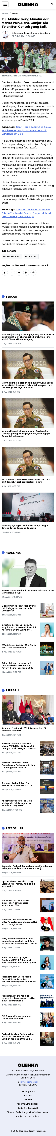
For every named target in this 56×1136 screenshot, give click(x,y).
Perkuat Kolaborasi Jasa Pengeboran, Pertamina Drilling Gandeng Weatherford (18, 765)
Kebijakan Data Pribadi (28, 1116)
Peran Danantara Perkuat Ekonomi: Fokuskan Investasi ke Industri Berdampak (18, 998)
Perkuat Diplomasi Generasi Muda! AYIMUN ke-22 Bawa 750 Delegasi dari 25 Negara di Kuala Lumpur (19, 746)
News (15, 13)
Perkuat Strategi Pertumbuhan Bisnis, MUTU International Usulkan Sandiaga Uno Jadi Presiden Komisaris (18, 1036)
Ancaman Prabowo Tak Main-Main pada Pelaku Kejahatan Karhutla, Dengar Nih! (17, 803)
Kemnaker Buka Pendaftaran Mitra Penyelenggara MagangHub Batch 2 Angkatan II (19, 922)
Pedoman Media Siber (28, 1103)
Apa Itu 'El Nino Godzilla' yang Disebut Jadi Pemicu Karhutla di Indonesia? (18, 883)
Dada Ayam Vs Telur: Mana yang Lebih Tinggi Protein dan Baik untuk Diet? (19, 608)
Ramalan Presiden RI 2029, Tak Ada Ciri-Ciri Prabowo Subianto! (24, 729)
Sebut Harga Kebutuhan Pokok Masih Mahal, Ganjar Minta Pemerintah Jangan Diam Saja (26, 130)
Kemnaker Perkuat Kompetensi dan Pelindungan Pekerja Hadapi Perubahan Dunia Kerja (27, 867)
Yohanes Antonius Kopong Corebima (31, 33)
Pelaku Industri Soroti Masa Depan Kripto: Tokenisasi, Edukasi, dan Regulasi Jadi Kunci (19, 979)
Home (5, 13)
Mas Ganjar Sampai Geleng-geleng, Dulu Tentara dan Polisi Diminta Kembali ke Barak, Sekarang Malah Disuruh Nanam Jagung (28, 337)
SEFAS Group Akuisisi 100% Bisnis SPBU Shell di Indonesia (19, 646)
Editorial (28, 1099)
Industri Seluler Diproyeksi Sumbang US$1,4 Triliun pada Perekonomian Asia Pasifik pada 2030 (19, 960)
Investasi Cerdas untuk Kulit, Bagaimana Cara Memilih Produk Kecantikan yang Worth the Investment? (19, 627)
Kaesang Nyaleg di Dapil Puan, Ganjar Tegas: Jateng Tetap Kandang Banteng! (25, 526)
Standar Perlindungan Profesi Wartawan (28, 1112)
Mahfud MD (31, 256)
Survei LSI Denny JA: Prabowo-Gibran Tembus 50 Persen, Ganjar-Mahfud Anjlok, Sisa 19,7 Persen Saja (26, 213)
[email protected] (29, 1081)
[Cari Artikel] (51, 4)
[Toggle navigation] (5, 4)
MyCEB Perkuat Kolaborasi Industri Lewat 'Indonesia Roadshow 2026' (15, 903)
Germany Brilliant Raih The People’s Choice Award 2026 (17, 784)
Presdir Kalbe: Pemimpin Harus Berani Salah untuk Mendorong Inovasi (28, 591)
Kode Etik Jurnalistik (28, 1108)
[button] (5, 273)
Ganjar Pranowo (11, 256)
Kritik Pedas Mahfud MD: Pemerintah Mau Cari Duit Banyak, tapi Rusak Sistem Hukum (26, 480)
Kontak (28, 1095)
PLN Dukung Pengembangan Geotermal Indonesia (16, 1017)
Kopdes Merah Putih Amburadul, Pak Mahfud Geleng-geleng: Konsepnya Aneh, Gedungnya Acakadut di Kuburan (26, 433)
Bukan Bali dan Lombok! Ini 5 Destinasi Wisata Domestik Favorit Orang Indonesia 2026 (17, 665)
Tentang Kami (28, 1091)
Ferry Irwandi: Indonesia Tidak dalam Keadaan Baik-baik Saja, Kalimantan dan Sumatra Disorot (19, 941)
